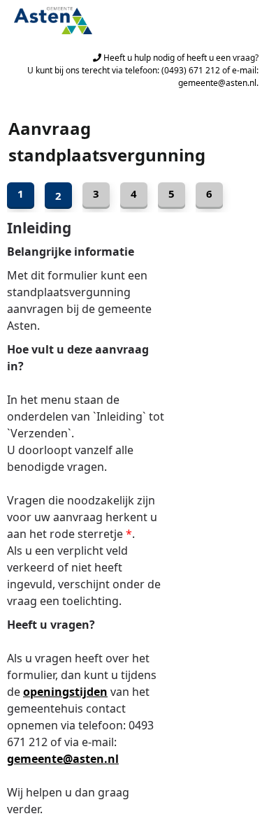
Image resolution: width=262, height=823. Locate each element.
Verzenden (209, 195)
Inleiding (20, 195)
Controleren (171, 195)
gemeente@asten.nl (63, 758)
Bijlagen (133, 195)
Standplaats (96, 195)
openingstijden (65, 691)
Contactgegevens (58, 195)
